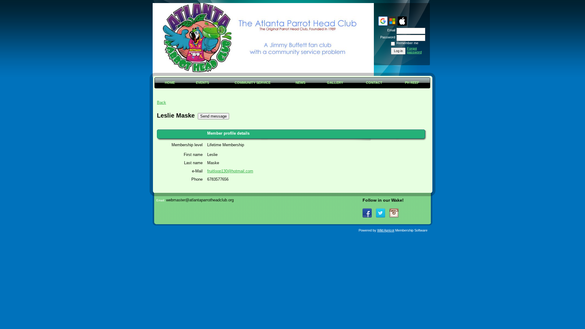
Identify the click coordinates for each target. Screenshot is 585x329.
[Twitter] (380, 213)
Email (390, 30)
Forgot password (414, 50)
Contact (374, 82)
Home (170, 82)
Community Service (253, 82)
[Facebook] (367, 213)
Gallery (335, 82)
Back (161, 102)
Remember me (407, 43)
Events (202, 82)
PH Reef (412, 82)
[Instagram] (394, 213)
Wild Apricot (385, 230)
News (300, 82)
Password (386, 37)
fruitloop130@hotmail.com (230, 171)
